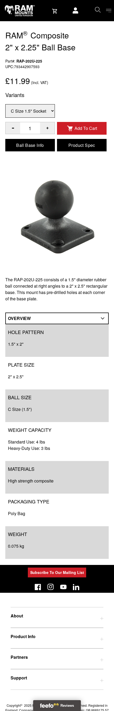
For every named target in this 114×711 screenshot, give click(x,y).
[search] (97, 9)
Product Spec (81, 145)
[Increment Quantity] (13, 128)
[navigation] (108, 10)
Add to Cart (85, 128)
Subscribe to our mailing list (57, 572)
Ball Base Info (30, 145)
